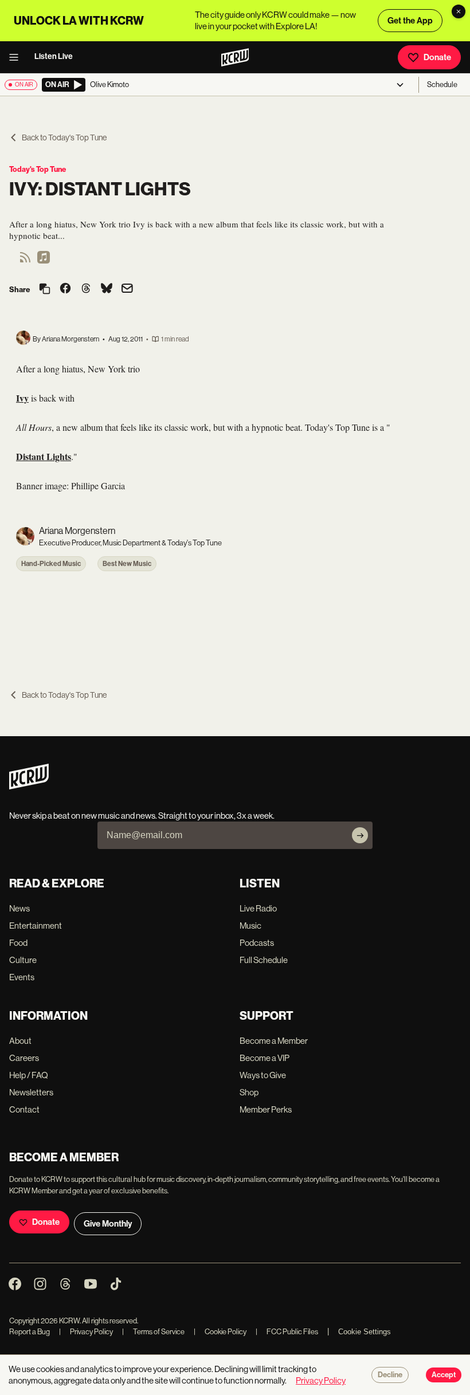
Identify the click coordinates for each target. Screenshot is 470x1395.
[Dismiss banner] (458, 11)
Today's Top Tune (37, 169)
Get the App (410, 20)
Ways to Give (263, 1075)
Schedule (442, 84)
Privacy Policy (86, 1331)
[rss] (25, 261)
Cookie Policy (220, 1331)
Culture (23, 960)
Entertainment (35, 925)
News (19, 908)
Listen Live (53, 56)
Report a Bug (29, 1331)
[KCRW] (29, 786)
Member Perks (266, 1109)
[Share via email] (127, 290)
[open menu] (17, 57)
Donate (437, 57)
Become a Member (274, 1041)
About (20, 1041)
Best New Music (127, 564)
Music (250, 925)
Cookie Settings (364, 1331)
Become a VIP (264, 1058)
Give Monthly (108, 1224)
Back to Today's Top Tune (64, 137)
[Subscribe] (360, 835)
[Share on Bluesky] (106, 289)
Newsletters (31, 1092)
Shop (249, 1092)
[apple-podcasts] (43, 261)
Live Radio (258, 908)
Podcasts (257, 943)
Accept (444, 1375)
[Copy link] (44, 289)
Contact (24, 1109)
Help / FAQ (28, 1075)
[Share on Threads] (86, 289)
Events (21, 977)
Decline (390, 1375)
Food (18, 943)
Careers (24, 1058)
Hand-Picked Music (51, 564)
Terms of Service (153, 1331)
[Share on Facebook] (65, 289)
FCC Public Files (287, 1331)
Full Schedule (264, 960)
